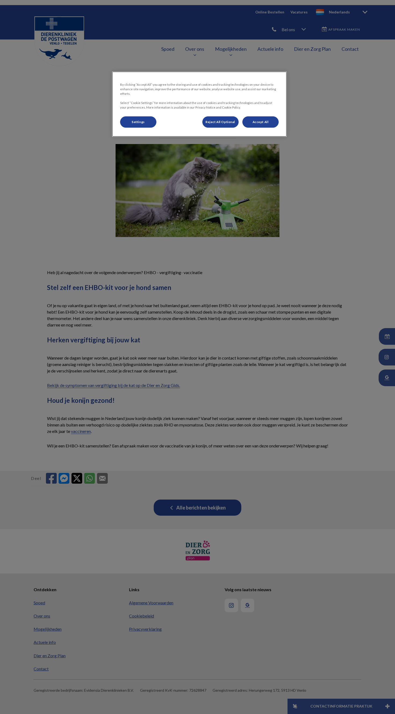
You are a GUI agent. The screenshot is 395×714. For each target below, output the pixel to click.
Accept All (261, 122)
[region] (199, 104)
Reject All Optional (220, 122)
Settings (138, 122)
